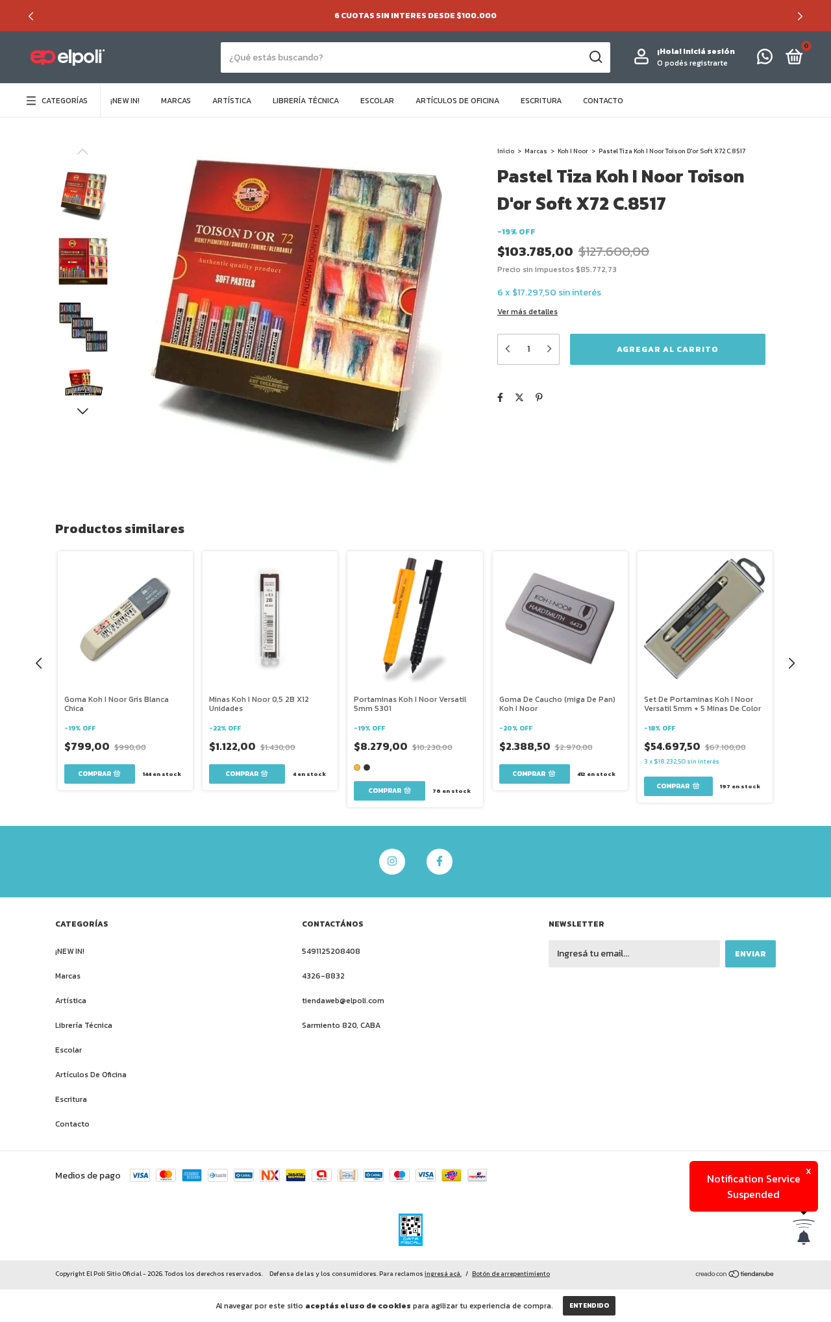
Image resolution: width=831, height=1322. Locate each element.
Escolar (377, 100)
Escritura (541, 100)
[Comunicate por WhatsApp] (764, 59)
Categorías (65, 100)
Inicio (505, 151)
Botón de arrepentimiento (511, 1273)
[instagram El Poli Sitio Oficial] (392, 862)
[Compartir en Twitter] (519, 398)
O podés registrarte (692, 63)
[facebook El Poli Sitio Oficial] (440, 862)
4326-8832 (323, 976)
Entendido (589, 1305)
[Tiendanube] (735, 1275)
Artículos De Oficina (457, 100)
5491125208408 (331, 951)
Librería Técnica (306, 100)
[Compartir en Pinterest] (539, 398)
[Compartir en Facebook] (500, 398)
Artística (231, 100)
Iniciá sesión (709, 51)
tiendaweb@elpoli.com (343, 1000)
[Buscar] (595, 57)
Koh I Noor (573, 151)
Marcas (176, 100)
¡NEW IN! (125, 100)
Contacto (603, 100)
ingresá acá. (443, 1273)
